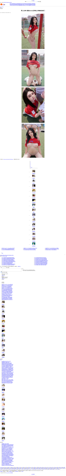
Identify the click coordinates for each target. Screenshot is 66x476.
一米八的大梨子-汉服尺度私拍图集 (6, 371)
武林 (32, 5)
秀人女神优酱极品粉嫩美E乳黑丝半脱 (7, 295)
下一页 (31, 167)
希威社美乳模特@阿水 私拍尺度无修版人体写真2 (7, 255)
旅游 (20, 4)
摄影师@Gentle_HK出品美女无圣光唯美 (7, 285)
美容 (23, 3)
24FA (35, 475)
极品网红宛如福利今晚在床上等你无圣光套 (7, 444)
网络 (23, 5)
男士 (22, 3)
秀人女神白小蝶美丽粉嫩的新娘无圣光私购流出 (8, 249)
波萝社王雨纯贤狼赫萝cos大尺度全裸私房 (7, 455)
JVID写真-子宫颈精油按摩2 (5, 463)
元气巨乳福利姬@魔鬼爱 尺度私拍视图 (7, 292)
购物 (15, 468)
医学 (10, 4)
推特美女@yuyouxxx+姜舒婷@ (6, 296)
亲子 (31, 3)
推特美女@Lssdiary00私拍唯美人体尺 (7, 287)
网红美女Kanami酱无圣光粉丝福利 (6, 464)
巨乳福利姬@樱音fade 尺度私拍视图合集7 (51, 249)
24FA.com (33, 475)
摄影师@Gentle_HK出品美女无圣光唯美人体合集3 (30, 248)
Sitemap (22, 471)
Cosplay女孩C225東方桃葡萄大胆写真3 (7, 452)
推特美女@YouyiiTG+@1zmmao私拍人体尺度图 (8, 248)
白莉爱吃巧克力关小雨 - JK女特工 (6, 361)
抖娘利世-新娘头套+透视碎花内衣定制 (7, 457)
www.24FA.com (8, 472)
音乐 (33, 4)
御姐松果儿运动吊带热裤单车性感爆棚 (7, 460)
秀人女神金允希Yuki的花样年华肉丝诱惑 (7, 262)
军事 (17, 5)
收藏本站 (1, 471)
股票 (18, 3)
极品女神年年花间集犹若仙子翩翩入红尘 (7, 376)
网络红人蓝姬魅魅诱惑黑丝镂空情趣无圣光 (7, 461)
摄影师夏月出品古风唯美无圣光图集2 (7, 449)
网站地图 (10, 471)
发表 (6, 272)
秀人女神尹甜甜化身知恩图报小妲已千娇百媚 (41, 261)
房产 (23, 4)
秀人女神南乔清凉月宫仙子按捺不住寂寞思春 (41, 259)
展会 (44, 468)
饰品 (57, 467)
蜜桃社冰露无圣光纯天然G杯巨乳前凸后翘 (7, 380)
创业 (14, 4)
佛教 (34, 5)
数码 (34, 4)
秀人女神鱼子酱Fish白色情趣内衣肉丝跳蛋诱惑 (41, 263)
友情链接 (11, 472)
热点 (11, 4)
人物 (10, 5)
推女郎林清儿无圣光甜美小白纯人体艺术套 (7, 372)
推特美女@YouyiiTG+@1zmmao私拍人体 (7, 284)
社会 (22, 4)
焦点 (11, 3)
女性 (21, 3)
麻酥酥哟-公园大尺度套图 (5, 443)
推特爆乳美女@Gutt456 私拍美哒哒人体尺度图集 (52, 248)
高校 (15, 5)
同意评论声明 (3, 272)
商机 (20, 3)
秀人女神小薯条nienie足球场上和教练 (7, 293)
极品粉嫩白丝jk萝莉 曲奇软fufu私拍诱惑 (7, 453)
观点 (12, 4)
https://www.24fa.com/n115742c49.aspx (8, 159)
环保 (39, 468)
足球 (12, 5)
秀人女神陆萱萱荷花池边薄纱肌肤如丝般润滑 (8, 257)
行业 (16, 3)
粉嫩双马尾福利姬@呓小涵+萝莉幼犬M (7, 299)
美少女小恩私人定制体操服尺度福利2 (7, 381)
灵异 (17, 4)
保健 (32, 3)
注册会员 (7, 2)
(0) (3, 275)
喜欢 (2, 253)
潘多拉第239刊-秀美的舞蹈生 (6, 456)
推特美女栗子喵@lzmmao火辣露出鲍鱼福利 (7, 447)
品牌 (59, 467)
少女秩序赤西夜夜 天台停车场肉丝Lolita (7, 459)
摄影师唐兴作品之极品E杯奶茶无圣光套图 (7, 364)
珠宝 (27, 3)
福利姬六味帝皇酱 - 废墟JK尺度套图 (7, 363)
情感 (28, 5)
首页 (10, 3)
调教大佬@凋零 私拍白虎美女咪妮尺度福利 (8, 451)
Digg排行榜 (10, 2)
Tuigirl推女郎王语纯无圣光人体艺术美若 (7, 377)
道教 (33, 5)
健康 (33, 3)
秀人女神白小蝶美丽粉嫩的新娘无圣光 (7, 289)
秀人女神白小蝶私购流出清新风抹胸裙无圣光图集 (8, 261)
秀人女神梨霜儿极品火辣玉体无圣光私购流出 (30, 249)
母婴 (29, 3)
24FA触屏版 (33, 474)
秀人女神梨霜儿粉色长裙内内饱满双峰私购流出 (41, 262)
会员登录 (5, 2)
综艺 (32, 4)
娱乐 (28, 4)
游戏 (18, 5)
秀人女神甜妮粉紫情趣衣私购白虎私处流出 (40, 257)
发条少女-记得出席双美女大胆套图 (6, 462)
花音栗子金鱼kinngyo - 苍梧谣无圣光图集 (7, 368)
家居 (28, 3)
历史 (31, 5)
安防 (26, 4)
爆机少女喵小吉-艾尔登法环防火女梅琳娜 (7, 379)
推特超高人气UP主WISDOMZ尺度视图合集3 (8, 465)
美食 (21, 4)
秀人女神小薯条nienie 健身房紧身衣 (6, 286)
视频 (31, 4)
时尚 (26, 3)
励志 (25, 5)
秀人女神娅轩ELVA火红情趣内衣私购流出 (7, 445)
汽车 (25, 4)
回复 (2, 275)
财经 (17, 3)
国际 (14, 3)
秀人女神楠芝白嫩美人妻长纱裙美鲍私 (7, 297)
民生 (15, 3)
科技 (27, 4)
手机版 (33, 0)
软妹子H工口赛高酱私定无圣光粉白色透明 (7, 367)
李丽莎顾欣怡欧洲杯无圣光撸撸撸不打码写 (7, 369)
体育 (11, 5)
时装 (25, 3)
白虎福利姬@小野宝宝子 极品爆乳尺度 (7, 294)
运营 (22, 5)
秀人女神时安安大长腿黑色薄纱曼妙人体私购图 (8, 258)
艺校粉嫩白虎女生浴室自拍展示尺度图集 (7, 375)
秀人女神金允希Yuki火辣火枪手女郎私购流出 (41, 258)
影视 (29, 4)
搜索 (40, 1)
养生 (34, 3)
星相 (18, 4)
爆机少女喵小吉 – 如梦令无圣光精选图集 (7, 373)
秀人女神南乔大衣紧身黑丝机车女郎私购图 (8, 259)
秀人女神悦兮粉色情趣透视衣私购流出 (7, 263)
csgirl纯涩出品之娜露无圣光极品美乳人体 (7, 365)
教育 (14, 5)
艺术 (26, 5)
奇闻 (15, 4)
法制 (16, 5)
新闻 (12, 3)
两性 (27, 5)
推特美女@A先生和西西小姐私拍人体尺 (7, 291)
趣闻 (16, 4)
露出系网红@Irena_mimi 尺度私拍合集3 (7, 448)
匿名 (7, 267)
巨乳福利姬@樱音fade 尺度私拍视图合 (7, 290)
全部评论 (19, 266)
